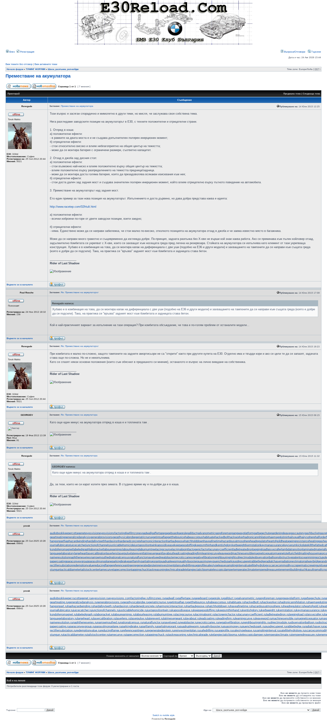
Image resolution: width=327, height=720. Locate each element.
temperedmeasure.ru (305, 634)
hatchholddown (194, 541)
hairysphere (307, 537)
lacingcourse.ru (185, 614)
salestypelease (215, 565)
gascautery (297, 533)
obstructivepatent (289, 557)
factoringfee (121, 533)
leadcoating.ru (209, 618)
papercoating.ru (60, 626)
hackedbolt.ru (253, 602)
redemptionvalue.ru (88, 630)
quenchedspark (222, 561)
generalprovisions (101, 537)
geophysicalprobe (124, 537)
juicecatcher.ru (82, 610)
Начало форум (15, 69)
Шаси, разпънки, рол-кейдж (63, 69)
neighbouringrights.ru (256, 622)
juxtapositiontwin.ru (159, 610)
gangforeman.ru (268, 598)
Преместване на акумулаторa (38, 76)
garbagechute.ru (313, 598)
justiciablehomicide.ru (133, 610)
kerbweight (239, 545)
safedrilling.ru (208, 630)
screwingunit (314, 565)
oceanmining (308, 557)
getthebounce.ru (198, 602)
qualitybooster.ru (212, 626)
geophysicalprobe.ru (136, 602)
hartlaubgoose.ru (197, 606)
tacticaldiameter (70, 569)
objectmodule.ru (280, 622)
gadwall (146, 533)
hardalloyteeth (96, 541)
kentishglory (224, 545)
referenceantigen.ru (135, 630)
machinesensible (243, 553)
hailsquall (294, 537)
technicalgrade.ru (200, 634)
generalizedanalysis (77, 537)
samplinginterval (235, 565)
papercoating (58, 561)
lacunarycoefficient (221, 549)
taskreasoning (157, 569)
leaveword (225, 553)
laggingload (259, 549)
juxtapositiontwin (144, 545)
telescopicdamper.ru (253, 634)
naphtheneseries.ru (85, 622)
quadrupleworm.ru (191, 626)
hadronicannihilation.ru (294, 602)
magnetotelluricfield (287, 553)
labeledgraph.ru (86, 614)
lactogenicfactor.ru (226, 614)
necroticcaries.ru (208, 622)
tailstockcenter (90, 569)
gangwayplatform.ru (290, 598)
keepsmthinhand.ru (230, 610)
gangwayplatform (243, 533)
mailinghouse (308, 553)
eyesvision (92, 533)
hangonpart (57, 541)
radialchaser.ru (314, 626)
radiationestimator (292, 561)
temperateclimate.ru (279, 634)
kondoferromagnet (61, 549)
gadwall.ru (171, 598)
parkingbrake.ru (131, 626)
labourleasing (130, 549)
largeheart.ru (85, 618)
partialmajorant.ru (168, 626)
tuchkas (306, 569)
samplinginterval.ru (267, 630)
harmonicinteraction (153, 541)
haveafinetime (213, 541)
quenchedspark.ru (253, 626)
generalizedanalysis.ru (82, 602)
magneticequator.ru (309, 618)
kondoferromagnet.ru (63, 614)
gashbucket (312, 533)
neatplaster (167, 557)
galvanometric (206, 533)
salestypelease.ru (244, 630)
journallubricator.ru (61, 610)
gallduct (192, 533)
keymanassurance (272, 545)
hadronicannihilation (256, 537)
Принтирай (14, 93)
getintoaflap (160, 537)
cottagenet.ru (83, 598)
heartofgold (274, 541)
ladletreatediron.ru (277, 614)
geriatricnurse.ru (159, 602)
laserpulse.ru (139, 618)
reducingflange (103, 565)
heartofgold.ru (312, 606)
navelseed (153, 557)
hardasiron (111, 541)
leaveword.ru (264, 618)
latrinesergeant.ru (174, 618)
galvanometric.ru (247, 598)
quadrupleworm (169, 561)
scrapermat (299, 565)
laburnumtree (147, 549)
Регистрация (26, 51)
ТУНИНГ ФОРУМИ (35, 69)
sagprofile (200, 565)
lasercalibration (96, 553)
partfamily (134, 561)
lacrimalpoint (180, 549)
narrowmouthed (100, 557)
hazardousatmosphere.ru (267, 606)
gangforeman (223, 533)
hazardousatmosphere (236, 541)
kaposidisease (164, 545)
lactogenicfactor (198, 549)
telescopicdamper (222, 569)
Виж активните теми (45, 64)
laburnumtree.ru (166, 614)
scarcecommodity (280, 565)
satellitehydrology (257, 565)
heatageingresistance (295, 541)
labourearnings (112, 549)
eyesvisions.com (120, 598)
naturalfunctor (138, 557)
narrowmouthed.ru (108, 622)
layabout (167, 553)
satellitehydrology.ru (292, 630)
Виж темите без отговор (19, 64)
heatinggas (316, 541)
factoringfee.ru (140, 598)
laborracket (96, 549)
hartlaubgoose (175, 541)
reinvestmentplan (169, 565)
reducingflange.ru (112, 630)
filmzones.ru (157, 598)
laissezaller (274, 549)
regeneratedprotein (146, 565)
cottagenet (78, 533)
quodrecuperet (241, 561)
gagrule (182, 533)
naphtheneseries (80, 557)
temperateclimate (244, 569)
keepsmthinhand (205, 545)
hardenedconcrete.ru (145, 606)
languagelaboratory (62, 553)
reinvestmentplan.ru (187, 630)
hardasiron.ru (123, 606)
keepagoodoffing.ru (206, 610)
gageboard (171, 533)
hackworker (236, 537)
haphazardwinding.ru (80, 606)
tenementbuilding (290, 569)
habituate (209, 537)
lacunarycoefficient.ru (252, 614)
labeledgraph (81, 549)
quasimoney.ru (232, 626)
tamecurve (106, 569)
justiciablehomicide (122, 545)
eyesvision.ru (100, 598)
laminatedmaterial (314, 549)
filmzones (135, 533)
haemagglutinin (278, 537)
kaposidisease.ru (183, 610)
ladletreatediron (242, 549)
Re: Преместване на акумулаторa (79, 415)
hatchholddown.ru (219, 606)
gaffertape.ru (186, 598)
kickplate (302, 545)
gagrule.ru (217, 598)
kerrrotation (253, 545)
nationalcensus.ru (131, 622)
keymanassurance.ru (309, 610)
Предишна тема (292, 93)
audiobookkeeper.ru (62, 598)
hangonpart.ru (58, 606)
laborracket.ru (104, 614)
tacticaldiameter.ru (75, 634)
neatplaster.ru (188, 622)
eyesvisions (106, 533)
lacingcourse (164, 549)
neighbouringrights (225, 557)
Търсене (316, 51)
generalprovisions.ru (110, 602)
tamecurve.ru (117, 634)
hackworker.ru (271, 602)
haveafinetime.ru (241, 606)
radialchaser (273, 561)
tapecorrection (122, 569)
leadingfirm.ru (226, 618)
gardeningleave (280, 533)
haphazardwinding (75, 541)
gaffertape (157, 533)
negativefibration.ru (231, 622)
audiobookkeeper (61, 533)
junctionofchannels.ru (105, 610)
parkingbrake (120, 561)
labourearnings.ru (124, 614)
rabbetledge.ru (296, 626)
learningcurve (210, 553)
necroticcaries (183, 557)
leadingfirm (195, 553)
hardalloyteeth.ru (104, 606)
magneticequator (264, 553)
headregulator (258, 541)
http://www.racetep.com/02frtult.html (73, 206)
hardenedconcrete (129, 541)
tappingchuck (139, 569)
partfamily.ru (149, 626)
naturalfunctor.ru (153, 622)
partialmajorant (150, 561)
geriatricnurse (144, 537)
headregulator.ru (293, 606)
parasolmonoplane (100, 561)
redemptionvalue (83, 565)
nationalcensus (119, 557)
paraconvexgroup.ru (82, 626)
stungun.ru (56, 634)
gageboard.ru (202, 598)
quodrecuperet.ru (276, 626)
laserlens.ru (123, 618)
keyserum (290, 545)
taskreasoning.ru (178, 634)
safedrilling (187, 565)
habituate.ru (237, 602)
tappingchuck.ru (157, 634)
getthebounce (176, 537)
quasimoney (205, 561)
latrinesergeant (152, 553)
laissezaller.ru (315, 614)
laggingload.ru (298, 614)
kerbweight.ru (269, 610)
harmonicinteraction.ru (172, 606)
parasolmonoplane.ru (108, 626)
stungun (55, 569)
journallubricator (60, 545)
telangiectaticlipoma (198, 569)
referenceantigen (123, 565)
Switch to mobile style (164, 715)
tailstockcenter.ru (98, 634)
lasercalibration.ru (104, 618)
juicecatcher (78, 545)
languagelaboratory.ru (63, 618)
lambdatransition (292, 549)
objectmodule (245, 557)
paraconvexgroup (77, 561)
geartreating (57, 537)
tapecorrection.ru (136, 634)
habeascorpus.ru (219, 602)
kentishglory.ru (251, 610)
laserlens (112, 553)
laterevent (137, 553)
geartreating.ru (59, 602)
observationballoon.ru (304, 622)
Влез (12, 51)
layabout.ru (193, 618)
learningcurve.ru (245, 618)
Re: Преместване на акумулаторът (80, 292)
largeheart (80, 553)
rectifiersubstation (61, 565)
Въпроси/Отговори (294, 51)
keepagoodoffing (184, 545)
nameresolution (59, 557)
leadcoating (180, 553)
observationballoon (266, 557)
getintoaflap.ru (178, 602)
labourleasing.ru (145, 614)
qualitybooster (188, 561)
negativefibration (203, 557)
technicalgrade (175, 569)
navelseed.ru (172, 622)
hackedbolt (222, 537)
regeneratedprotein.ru (160, 630)
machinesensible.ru (284, 618)
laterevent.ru (155, 618)
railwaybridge (312, 561)
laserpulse (124, 553)
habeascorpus (194, 537)
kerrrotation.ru (287, 610)
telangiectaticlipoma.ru (225, 634)
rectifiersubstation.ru (63, 630)
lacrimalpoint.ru (205, 614)
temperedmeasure (267, 569)
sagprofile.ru (225, 630)
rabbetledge (257, 561)
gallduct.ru (230, 598)
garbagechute (262, 533)
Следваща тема (311, 93)
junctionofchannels (98, 545)
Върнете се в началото (20, 284)
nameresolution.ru (61, 622)
